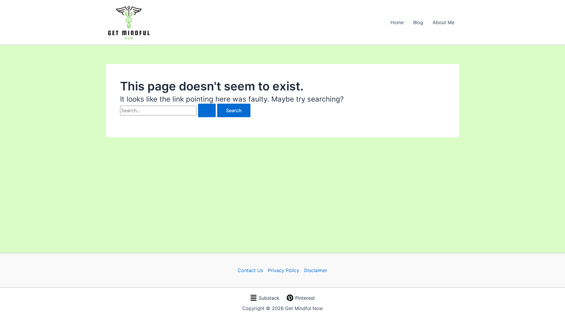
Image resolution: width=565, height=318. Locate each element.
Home (397, 22)
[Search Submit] (207, 110)
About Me (443, 22)
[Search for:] (168, 110)
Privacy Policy (283, 270)
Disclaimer (315, 270)
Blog (418, 22)
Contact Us (250, 270)
